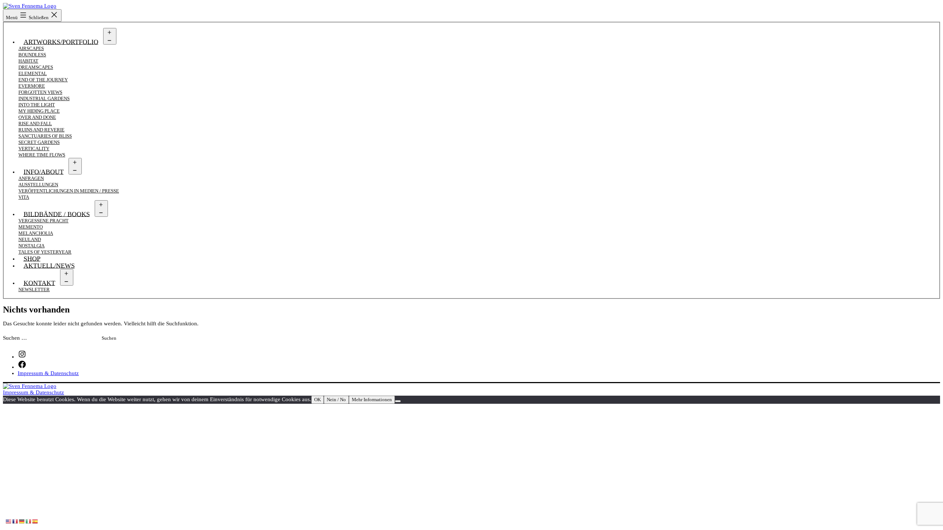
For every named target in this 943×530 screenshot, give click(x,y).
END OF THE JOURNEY (43, 79)
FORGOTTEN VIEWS (40, 92)
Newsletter (34, 289)
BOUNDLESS (32, 54)
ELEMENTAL (32, 73)
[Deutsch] (22, 521)
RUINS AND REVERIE (41, 129)
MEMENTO (30, 227)
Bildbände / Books (57, 214)
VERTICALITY (33, 148)
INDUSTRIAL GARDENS (44, 98)
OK (317, 399)
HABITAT (28, 61)
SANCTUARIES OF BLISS (45, 136)
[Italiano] (28, 521)
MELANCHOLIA (35, 233)
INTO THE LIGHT (36, 104)
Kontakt (39, 282)
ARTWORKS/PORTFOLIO (61, 41)
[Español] (35, 521)
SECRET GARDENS (39, 142)
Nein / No (336, 399)
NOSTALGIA (31, 245)
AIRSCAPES (31, 48)
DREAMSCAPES (35, 67)
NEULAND (29, 239)
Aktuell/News (49, 265)
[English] (9, 521)
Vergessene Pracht (43, 220)
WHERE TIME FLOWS (41, 155)
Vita (23, 197)
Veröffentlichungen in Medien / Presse (68, 191)
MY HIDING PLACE (39, 111)
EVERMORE (31, 86)
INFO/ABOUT (44, 171)
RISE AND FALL (35, 123)
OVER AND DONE (37, 117)
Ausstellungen (38, 184)
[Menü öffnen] (109, 36)
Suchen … (15, 338)
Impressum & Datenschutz (33, 392)
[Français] (15, 521)
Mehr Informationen (372, 399)
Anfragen (31, 178)
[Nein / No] (398, 401)
